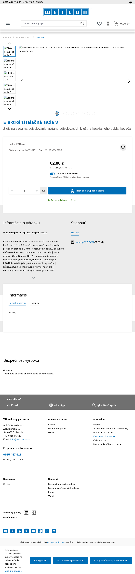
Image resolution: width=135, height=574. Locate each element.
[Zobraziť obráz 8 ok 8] (93, 113)
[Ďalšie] (129, 81)
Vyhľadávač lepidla (106, 405)
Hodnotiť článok (17, 144)
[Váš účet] (108, 23)
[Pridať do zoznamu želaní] (123, 147)
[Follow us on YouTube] (34, 531)
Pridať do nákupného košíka (89, 190)
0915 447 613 (12, 454)
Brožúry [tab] (75, 232)
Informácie (99, 419)
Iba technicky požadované (70, 560)
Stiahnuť (53, 479)
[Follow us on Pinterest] (41, 531)
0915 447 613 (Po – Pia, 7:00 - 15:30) (23, 2)
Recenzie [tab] (35, 303)
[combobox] (50, 23)
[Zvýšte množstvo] (36, 190)
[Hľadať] (83, 23)
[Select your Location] (130, 2)
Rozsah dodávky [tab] (17, 303)
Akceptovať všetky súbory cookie (111, 560)
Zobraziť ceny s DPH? (66, 173)
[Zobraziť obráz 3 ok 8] (67, 113)
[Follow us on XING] (54, 531)
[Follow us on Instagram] (13, 531)
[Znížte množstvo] (12, 190)
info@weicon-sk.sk (20, 439)
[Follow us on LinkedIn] (48, 531)
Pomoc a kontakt (57, 419)
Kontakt (15, 405)
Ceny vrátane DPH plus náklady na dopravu (69, 177)
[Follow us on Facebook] (20, 531)
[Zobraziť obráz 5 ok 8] (77, 113)
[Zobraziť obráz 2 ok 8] (62, 113)
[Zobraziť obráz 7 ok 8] (88, 113)
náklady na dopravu (56, 542)
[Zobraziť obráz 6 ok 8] (83, 113)
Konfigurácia (40, 560)
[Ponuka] (7, 23)
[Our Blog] (6, 531)
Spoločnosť (10, 479)
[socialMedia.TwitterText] (27, 531)
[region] (67, 81)
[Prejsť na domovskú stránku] (67, 12)
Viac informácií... (13, 571)
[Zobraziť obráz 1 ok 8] (56, 113)
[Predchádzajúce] (21, 81)
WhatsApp (59, 405)
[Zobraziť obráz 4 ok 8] (72, 113)
